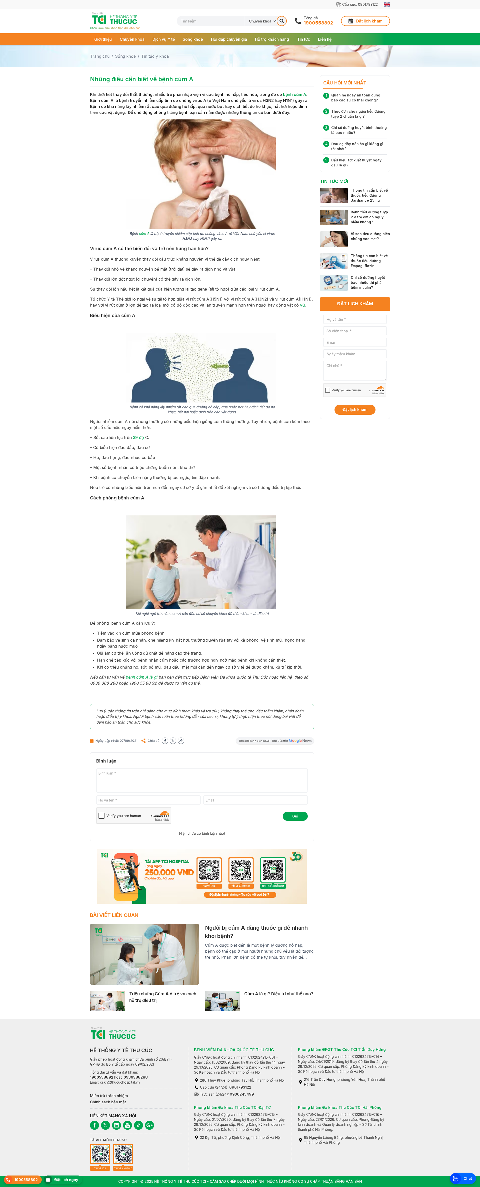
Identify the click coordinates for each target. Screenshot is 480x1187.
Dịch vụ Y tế (163, 39)
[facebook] (165, 741)
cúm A (144, 233)
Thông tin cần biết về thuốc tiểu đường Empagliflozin (369, 261)
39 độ (138, 437)
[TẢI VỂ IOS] (100, 1154)
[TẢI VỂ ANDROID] (123, 1154)
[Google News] (149, 1125)
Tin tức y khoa (155, 56)
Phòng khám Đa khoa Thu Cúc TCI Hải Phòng (340, 1107)
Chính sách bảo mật (108, 1102)
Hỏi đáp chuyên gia (229, 39)
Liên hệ (325, 39)
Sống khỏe (193, 39)
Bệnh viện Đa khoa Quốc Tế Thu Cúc (234, 1049)
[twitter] (173, 741)
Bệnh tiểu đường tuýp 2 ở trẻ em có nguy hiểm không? (369, 217)
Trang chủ (100, 56)
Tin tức (303, 39)
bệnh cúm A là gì (141, 677)
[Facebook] (94, 1125)
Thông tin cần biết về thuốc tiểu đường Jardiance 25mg (369, 195)
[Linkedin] (116, 1125)
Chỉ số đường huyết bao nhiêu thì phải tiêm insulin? (368, 282)
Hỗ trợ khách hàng (272, 39)
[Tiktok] (138, 1125)
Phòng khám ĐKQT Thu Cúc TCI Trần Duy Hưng (342, 1049)
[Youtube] (127, 1125)
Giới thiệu (103, 39)
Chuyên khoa (132, 39)
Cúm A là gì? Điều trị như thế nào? (279, 993)
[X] (105, 1125)
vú (302, 305)
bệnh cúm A (294, 94)
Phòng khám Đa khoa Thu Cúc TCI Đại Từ (232, 1107)
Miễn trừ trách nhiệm (109, 1095)
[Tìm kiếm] (282, 21)
